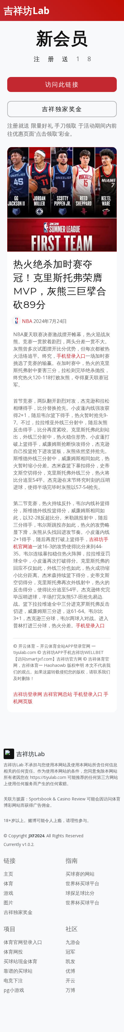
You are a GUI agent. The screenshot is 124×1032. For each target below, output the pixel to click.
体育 (8, 883)
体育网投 (13, 951)
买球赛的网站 (80, 874)
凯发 (70, 961)
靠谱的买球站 (18, 971)
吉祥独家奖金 (62, 109)
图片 (8, 902)
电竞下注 (13, 980)
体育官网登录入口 (23, 942)
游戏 (8, 893)
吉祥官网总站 (57, 694)
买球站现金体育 (20, 961)
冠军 (70, 951)
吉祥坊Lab (26, 10)
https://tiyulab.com (48, 777)
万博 (70, 990)
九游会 (73, 942)
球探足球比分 (80, 893)
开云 (70, 980)
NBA (27, 321)
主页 (8, 874)
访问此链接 (62, 84)
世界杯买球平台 (82, 883)
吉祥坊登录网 (27, 694)
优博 (70, 971)
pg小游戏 (14, 990)
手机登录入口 (71, 356)
